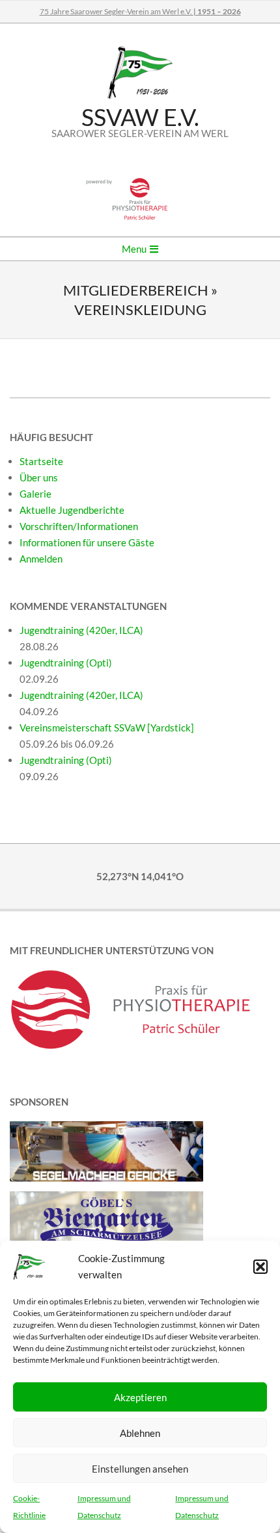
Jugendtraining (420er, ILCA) (81, 630)
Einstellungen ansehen (140, 1469)
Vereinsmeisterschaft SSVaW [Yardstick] (107, 727)
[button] (260, 1266)
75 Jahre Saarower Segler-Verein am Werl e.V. (140, 11)
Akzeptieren (140, 1397)
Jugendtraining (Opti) (66, 662)
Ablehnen (140, 1433)
